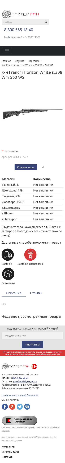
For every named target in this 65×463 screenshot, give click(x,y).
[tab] (14, 293)
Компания (8, 446)
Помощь (7, 456)
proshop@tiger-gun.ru (25, 381)
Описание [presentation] (13, 293)
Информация (10, 451)
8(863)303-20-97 (20, 377)
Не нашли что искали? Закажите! (20, 395)
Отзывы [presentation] (36, 293)
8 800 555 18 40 (18, 29)
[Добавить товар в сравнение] (43, 167)
